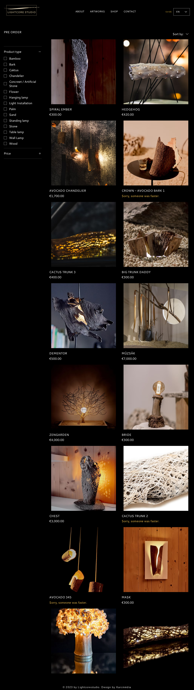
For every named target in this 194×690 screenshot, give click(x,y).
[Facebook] (91, 682)
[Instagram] (103, 682)
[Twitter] (97, 682)
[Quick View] (83, 71)
